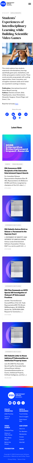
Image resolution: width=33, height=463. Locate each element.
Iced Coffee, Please (24, 456)
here (16, 104)
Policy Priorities (8, 410)
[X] (20, 114)
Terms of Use (21, 459)
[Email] (14, 118)
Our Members (23, 431)
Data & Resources (23, 410)
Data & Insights (23, 416)
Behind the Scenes (7, 443)
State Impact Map (23, 420)
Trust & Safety (23, 414)
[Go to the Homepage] (7, 4)
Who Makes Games (7, 438)
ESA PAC (22, 442)
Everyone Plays (8, 430)
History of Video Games (8, 434)
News (21, 449)
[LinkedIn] (13, 114)
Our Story (23, 426)
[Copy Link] (26, 114)
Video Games (7, 426)
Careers (21, 437)
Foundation (9, 449)
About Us (22, 428)
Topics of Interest (7, 417)
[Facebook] (7, 114)
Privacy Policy (12, 459)
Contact (21, 439)
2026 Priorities (8, 414)
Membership (22, 434)
